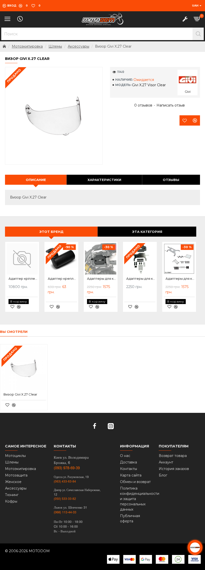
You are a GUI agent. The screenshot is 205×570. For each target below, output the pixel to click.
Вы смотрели (14, 332)
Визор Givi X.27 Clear (20, 394)
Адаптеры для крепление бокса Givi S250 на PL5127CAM (141, 278)
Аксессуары (78, 46)
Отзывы (171, 180)
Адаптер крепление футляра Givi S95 (62, 278)
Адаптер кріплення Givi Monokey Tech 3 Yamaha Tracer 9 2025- (23, 278)
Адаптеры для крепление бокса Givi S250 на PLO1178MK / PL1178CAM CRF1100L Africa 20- (180, 278)
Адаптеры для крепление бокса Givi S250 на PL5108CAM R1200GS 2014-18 (101, 278)
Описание (36, 180)
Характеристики (104, 180)
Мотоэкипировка (27, 46)
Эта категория (147, 232)
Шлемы (55, 46)
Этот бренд (51, 232)
